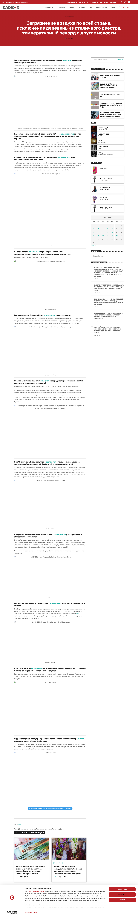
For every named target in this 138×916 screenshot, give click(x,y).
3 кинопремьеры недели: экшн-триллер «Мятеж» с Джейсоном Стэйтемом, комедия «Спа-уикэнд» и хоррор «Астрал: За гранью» (110, 117)
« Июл (93, 246)
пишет (81, 739)
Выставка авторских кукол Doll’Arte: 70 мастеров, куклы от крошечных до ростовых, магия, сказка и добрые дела (109, 287)
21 (112, 236)
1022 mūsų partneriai (36, 891)
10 (93, 232)
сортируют (51, 462)
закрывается (63, 157)
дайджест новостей (44, 829)
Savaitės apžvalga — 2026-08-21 (110, 95)
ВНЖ (16, 829)
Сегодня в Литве (69, 16)
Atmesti (122, 900)
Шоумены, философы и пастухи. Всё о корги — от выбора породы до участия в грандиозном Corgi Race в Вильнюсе (108, 301)
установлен (36, 668)
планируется (60, 534)
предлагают (50, 315)
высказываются (66, 134)
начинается (34, 252)
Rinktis (121, 894)
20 (107, 236)
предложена (55, 603)
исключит (44, 381)
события (56, 829)
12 (103, 232)
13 (107, 232)
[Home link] (11, 7)
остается (67, 60)
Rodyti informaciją (31, 912)
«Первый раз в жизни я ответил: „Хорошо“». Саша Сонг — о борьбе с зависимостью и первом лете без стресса (107, 330)
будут (78, 613)
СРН (62, 829)
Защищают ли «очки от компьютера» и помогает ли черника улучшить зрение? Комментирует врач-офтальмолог (109, 316)
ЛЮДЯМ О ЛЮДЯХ (99, 262)
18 (98, 236)
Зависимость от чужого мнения (110, 76)
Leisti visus (122, 889)
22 (117, 236)
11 (98, 232)
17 (93, 236)
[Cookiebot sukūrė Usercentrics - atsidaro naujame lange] (12, 912)
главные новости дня (27, 829)
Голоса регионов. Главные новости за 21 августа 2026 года (111, 105)
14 (112, 232)
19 (103, 236)
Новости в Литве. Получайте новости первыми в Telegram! (51, 808)
